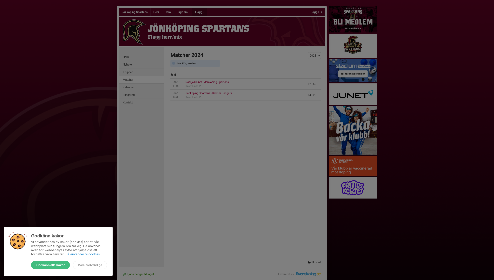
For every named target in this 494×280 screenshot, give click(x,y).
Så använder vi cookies (82, 254)
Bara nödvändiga (90, 265)
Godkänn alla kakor (50, 265)
